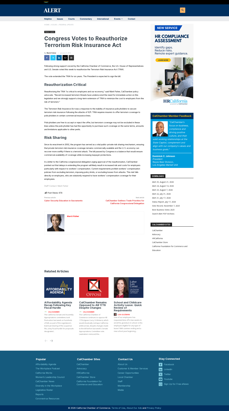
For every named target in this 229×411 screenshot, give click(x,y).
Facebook (169, 364)
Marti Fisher (51, 53)
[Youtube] (160, 379)
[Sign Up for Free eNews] (160, 384)
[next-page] (51, 341)
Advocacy (156, 234)
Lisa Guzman (124, 314)
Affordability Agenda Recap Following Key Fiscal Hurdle (58, 305)
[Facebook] (47, 57)
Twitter (167, 374)
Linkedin (168, 369)
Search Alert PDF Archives (163, 213)
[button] (182, 10)
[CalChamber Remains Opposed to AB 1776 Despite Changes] (94, 287)
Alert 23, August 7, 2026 (162, 190)
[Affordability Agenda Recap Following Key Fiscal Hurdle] (59, 287)
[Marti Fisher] (55, 222)
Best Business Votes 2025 (163, 209)
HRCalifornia (157, 238)
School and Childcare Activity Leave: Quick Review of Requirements (128, 306)
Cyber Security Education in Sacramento (63, 200)
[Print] (71, 57)
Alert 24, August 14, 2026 (163, 186)
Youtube (168, 379)
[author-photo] (46, 311)
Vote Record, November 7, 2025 (166, 206)
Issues (54, 24)
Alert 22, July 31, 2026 (161, 194)
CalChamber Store (160, 242)
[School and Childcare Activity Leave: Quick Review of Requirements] (128, 287)
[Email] (65, 57)
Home (46, 24)
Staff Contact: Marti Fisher (56, 186)
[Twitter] (53, 57)
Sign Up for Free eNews (176, 384)
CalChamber (157, 230)
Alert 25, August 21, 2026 (163, 182)
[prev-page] (46, 341)
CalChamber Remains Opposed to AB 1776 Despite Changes (93, 305)
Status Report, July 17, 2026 (164, 202)
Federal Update (66, 24)
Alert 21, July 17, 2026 (161, 198)
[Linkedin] (59, 57)
